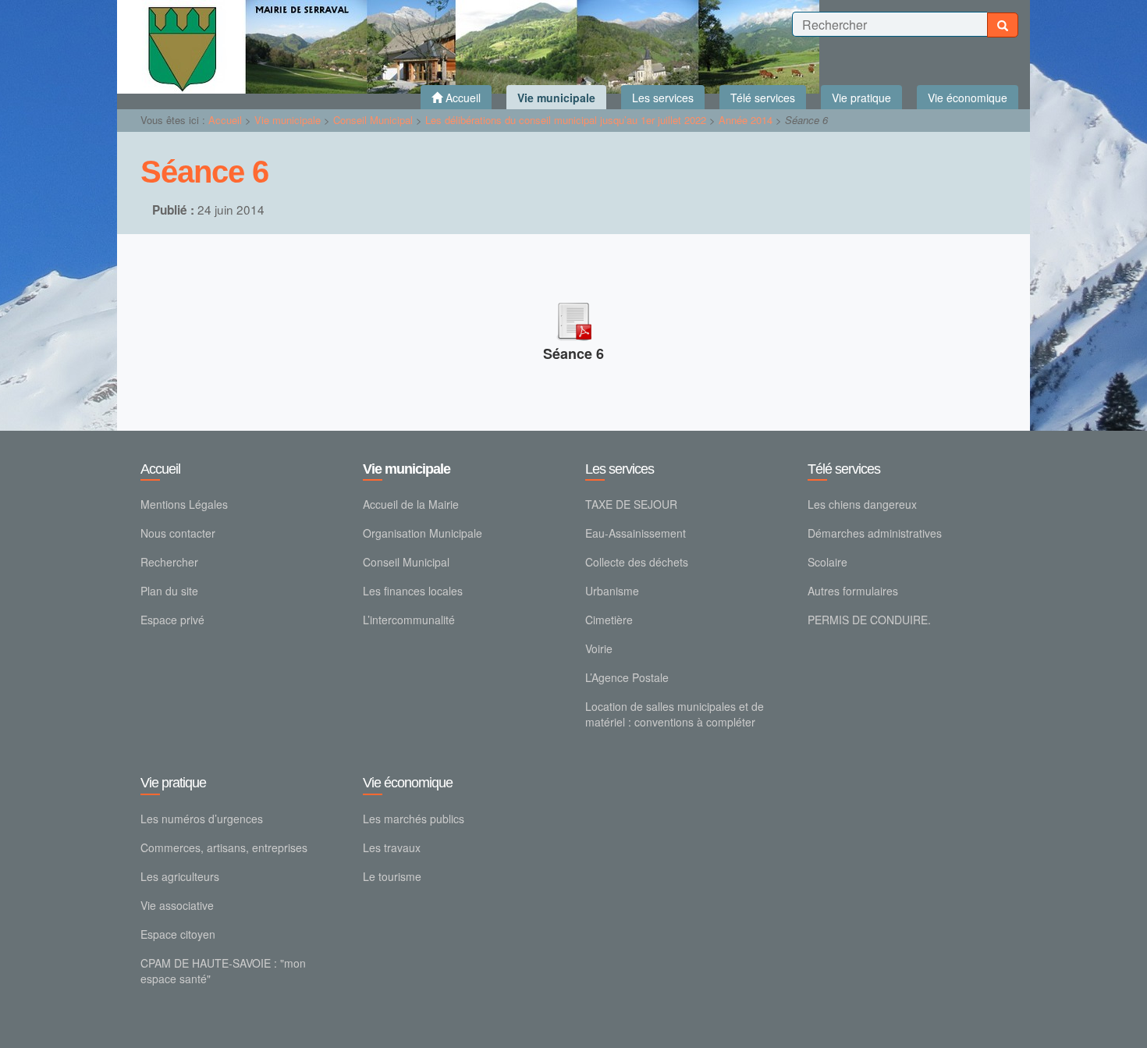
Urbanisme (612, 591)
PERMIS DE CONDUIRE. (869, 619)
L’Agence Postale (627, 677)
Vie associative (177, 905)
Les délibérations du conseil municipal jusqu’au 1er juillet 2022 (565, 119)
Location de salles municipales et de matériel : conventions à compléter (674, 714)
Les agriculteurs (179, 876)
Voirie (599, 648)
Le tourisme (392, 876)
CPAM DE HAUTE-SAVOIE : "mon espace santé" (223, 970)
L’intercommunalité (409, 619)
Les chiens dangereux (862, 504)
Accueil (225, 119)
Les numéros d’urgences (201, 818)
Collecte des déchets (636, 562)
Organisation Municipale (422, 533)
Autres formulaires (853, 591)
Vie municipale (287, 119)
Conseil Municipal (373, 119)
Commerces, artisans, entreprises (223, 847)
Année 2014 (745, 119)
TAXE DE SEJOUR (631, 504)
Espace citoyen (177, 934)
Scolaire (827, 562)
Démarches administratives (875, 533)
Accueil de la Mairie (411, 504)
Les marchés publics (413, 818)
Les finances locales (413, 591)
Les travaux (392, 847)
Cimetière (609, 619)
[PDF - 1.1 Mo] (573, 318)
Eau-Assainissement (635, 533)
